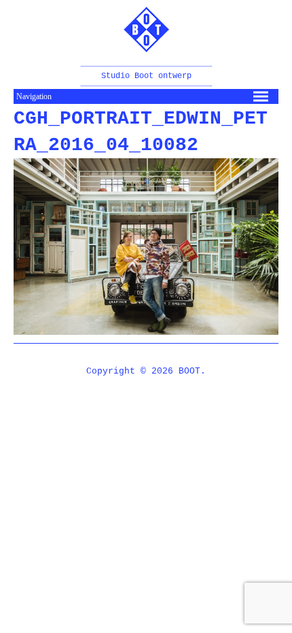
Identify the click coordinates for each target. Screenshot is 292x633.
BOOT (189, 371)
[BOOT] (146, 43)
